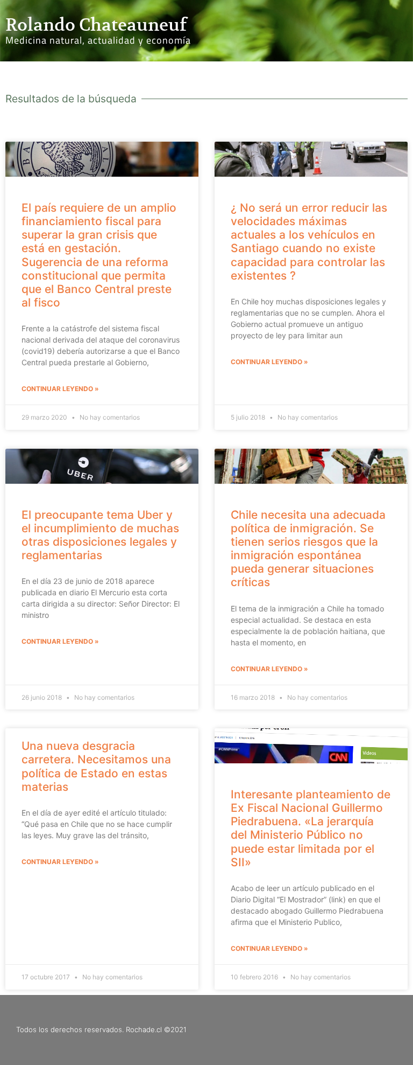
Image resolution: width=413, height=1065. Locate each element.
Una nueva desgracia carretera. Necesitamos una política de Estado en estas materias (96, 766)
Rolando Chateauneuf (96, 25)
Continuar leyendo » (60, 389)
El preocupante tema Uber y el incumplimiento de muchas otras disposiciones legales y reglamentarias (100, 535)
